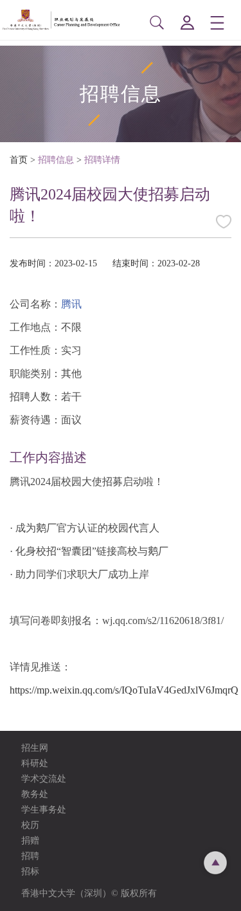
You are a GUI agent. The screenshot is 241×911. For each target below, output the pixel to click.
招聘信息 (56, 160)
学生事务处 (43, 809)
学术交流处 (43, 779)
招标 (30, 871)
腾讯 (71, 304)
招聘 (30, 856)
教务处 (34, 794)
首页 (19, 160)
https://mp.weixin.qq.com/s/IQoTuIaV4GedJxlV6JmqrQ (124, 690)
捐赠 (30, 840)
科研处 (34, 763)
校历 (30, 825)
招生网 (34, 748)
